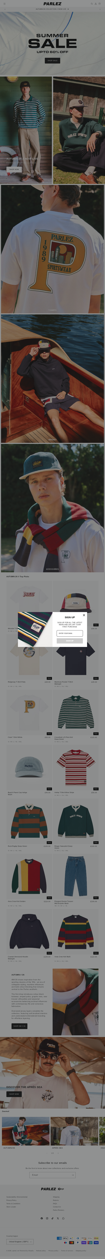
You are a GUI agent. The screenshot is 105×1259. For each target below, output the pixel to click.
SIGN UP (70, 641)
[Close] (84, 615)
